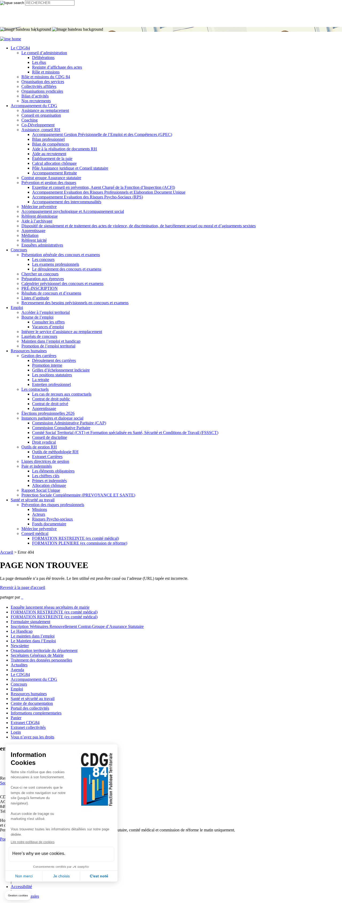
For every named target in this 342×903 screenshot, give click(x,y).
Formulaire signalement (30, 621)
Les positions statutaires (52, 375)
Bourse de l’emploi (37, 317)
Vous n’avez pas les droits (32, 737)
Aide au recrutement (49, 153)
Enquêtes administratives (42, 245)
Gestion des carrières (38, 355)
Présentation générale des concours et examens (60, 254)
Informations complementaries (36, 713)
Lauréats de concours (39, 336)
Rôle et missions (46, 72)
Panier (16, 718)
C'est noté (99, 876)
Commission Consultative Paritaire (61, 427)
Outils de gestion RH (39, 447)
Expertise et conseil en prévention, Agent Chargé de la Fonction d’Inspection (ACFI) (103, 187)
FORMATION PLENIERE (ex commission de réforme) (79, 543)
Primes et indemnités (49, 480)
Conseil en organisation (41, 115)
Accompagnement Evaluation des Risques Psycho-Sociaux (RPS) (87, 197)
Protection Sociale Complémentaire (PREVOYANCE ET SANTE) (78, 495)
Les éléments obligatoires (53, 471)
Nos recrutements (36, 101)
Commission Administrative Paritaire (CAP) (69, 423)
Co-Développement (38, 125)
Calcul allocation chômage (54, 163)
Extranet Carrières (47, 456)
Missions (39, 509)
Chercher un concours (40, 274)
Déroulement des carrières (54, 360)
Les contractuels (35, 389)
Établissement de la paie (52, 158)
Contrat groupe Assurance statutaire (51, 177)
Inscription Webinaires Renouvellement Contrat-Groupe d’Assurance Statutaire (77, 626)
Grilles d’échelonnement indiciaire (61, 370)
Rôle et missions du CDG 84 (45, 77)
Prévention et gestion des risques (48, 182)
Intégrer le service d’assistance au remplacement (61, 331)
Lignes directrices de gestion (45, 461)
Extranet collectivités (28, 727)
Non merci (24, 876)
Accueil (6, 552)
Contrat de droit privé (50, 403)
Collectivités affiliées (38, 86)
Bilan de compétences (50, 144)
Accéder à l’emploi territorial (45, 312)
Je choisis (61, 876)
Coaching (29, 120)
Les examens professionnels (55, 264)
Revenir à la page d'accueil (22, 587)
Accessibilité (21, 886)
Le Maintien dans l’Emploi (33, 641)
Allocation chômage (49, 485)
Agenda (17, 669)
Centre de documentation (32, 703)
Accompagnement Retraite (54, 173)
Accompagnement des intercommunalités (66, 202)
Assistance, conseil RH (40, 129)
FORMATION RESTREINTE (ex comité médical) (75, 538)
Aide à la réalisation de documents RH (64, 149)
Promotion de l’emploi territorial (48, 346)
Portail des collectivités (30, 708)
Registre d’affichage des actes (57, 67)
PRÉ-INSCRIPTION (39, 288)
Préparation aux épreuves (42, 278)
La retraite (40, 379)
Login (16, 732)
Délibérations (43, 57)
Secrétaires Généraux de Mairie (37, 655)
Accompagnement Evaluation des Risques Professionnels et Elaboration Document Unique (108, 192)
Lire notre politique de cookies (33, 842)
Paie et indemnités (36, 466)
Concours (19, 250)
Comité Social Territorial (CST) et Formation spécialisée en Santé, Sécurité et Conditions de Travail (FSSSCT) (125, 432)
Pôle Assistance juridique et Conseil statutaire (70, 168)
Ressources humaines (29, 351)
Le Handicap (22, 631)
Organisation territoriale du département (44, 650)
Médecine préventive (39, 206)
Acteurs (38, 514)
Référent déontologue (39, 216)
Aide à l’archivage (36, 221)
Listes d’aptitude (35, 298)
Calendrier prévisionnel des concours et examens (62, 283)
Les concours (43, 259)
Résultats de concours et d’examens (51, 293)
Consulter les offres (48, 322)
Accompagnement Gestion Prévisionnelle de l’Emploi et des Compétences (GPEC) (102, 134)
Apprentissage (33, 230)
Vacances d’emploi (48, 327)
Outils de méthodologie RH (55, 451)
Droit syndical (44, 442)
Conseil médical (34, 533)
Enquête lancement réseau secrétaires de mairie (50, 607)
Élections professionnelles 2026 (48, 413)
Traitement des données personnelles (41, 660)
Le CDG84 (20, 48)
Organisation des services (42, 81)
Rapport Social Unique (40, 490)
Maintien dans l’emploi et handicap (50, 341)
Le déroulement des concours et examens (66, 269)
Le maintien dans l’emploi (33, 636)
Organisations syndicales (42, 91)
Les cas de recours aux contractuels (61, 394)
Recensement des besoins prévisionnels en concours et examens (75, 302)
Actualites (19, 665)
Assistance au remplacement (45, 110)
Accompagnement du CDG (34, 105)
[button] (18, 896)
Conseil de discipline (49, 437)
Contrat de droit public (51, 399)
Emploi (17, 307)
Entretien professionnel (51, 384)
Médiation (29, 235)
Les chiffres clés (45, 476)
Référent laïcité (34, 240)
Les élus (39, 62)
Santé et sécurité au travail (33, 500)
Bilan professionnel (48, 139)
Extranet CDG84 (25, 722)
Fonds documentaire (49, 524)
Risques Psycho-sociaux (52, 519)
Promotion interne (47, 365)
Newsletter (20, 645)
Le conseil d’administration (44, 52)
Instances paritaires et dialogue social (52, 418)
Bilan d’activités (35, 96)
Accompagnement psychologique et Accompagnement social (72, 211)
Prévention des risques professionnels (52, 504)
